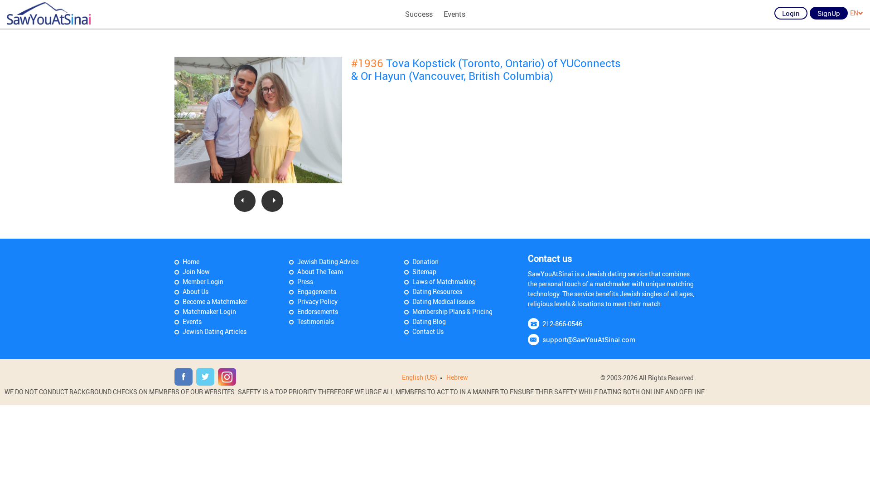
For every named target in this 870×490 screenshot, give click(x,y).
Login (791, 13)
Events (454, 14)
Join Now (196, 271)
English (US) (419, 377)
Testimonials (315, 321)
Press (305, 281)
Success (419, 14)
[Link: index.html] (49, 13)
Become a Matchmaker (215, 301)
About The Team (320, 271)
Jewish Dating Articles (214, 331)
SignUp (828, 13)
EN (854, 13)
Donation (425, 261)
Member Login (203, 281)
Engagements (316, 291)
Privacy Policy (317, 301)
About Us (195, 291)
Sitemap (424, 271)
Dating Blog (429, 321)
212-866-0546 (562, 323)
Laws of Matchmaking (444, 281)
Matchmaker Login (209, 311)
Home (191, 261)
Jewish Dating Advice (327, 261)
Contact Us (428, 331)
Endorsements (317, 311)
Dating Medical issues (443, 301)
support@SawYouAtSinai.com (588, 339)
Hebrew (457, 377)
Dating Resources (437, 291)
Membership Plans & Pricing (452, 311)
